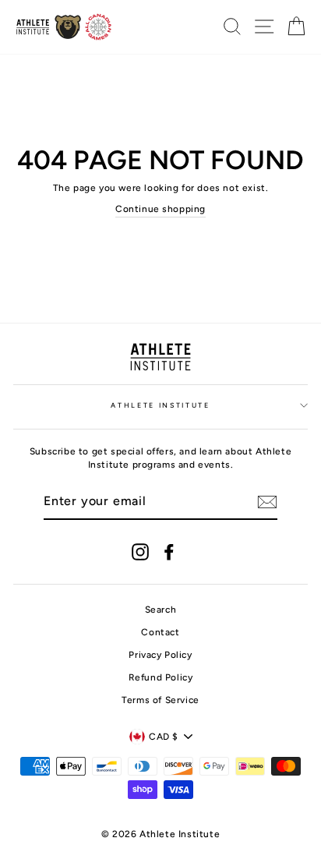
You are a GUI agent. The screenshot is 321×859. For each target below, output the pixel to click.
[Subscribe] (267, 502)
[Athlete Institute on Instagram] (140, 551)
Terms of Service (160, 700)
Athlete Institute (160, 405)
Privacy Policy (160, 654)
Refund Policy (161, 677)
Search (161, 609)
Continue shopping (160, 208)
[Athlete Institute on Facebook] (169, 551)
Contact (160, 632)
